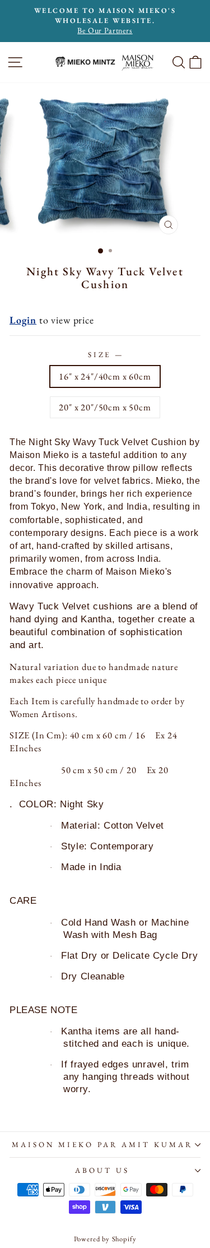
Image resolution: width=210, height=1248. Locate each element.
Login (23, 319)
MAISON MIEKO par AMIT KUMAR (102, 1144)
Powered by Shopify (105, 1239)
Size (105, 354)
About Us (102, 1170)
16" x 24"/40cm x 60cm (105, 376)
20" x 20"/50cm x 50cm (105, 407)
